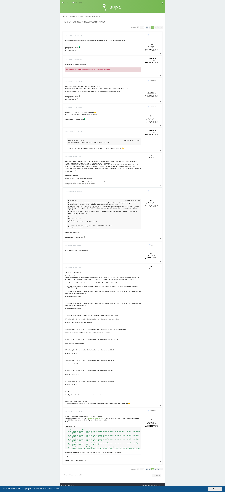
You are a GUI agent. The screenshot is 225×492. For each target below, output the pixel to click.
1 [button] (143, 27)
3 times (155, 425)
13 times (155, 49)
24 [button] (158, 27)
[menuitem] (77, 2)
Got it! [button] (215, 489)
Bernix (72, 200)
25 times (155, 51)
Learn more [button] (56, 489)
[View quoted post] (83, 140)
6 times (156, 259)
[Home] (112, 7)
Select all (71, 426)
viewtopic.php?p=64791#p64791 (96, 418)
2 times (156, 62)
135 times (155, 121)
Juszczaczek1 (74, 140)
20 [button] (147, 27)
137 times (156, 123)
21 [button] (149, 27)
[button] (138, 27)
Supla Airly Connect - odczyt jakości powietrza (83, 21)
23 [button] (155, 27)
